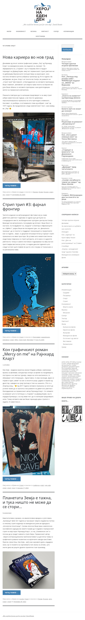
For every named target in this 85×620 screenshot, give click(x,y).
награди (65, 374)
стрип (8, 195)
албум (69, 363)
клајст (51, 192)
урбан (77, 381)
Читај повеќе (11, 186)
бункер (46, 192)
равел (78, 376)
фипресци (65, 385)
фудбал (72, 385)
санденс (78, 379)
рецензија (66, 379)
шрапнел (65, 387)
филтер (74, 384)
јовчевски (6, 340)
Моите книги (68, 307)
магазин (71, 373)
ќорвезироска (67, 388)
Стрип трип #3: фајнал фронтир (24, 207)
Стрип (21, 192)
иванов (74, 368)
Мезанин (66, 313)
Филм (9, 31)
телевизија (66, 381)
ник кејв (47, 485)
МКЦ (16, 340)
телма (73, 381)
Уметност (45, 31)
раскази (75, 377)
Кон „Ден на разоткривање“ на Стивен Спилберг (72, 243)
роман (72, 379)
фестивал (30, 340)
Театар (64, 318)
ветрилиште (66, 365)
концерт (65, 373)
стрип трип (22, 340)
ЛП (71, 362)
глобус (73, 365)
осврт (70, 374)
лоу (4, 195)
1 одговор (6, 365)
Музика (33, 31)
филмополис (66, 384)
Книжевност (21, 31)
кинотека (72, 371)
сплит (5, 488)
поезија (76, 374)
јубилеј (71, 387)
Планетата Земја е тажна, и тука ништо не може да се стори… (27, 502)
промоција (72, 376)
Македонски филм (70, 336)
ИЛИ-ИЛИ (65, 362)
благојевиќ (37, 337)
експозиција (66, 368)
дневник (65, 367)
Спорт (65, 298)
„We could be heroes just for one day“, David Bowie (18, 616)
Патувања (67, 295)
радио (64, 377)
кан (77, 370)
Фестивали (67, 341)
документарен (74, 367)
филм (71, 382)
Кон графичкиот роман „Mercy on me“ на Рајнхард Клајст (28, 354)
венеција (75, 363)
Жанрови (66, 333)
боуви (41, 192)
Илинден (65, 232)
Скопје (56, 31)
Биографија (40, 36)
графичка (36, 485)
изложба (65, 370)
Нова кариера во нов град (28, 57)
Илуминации (69, 31)
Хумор (64, 347)
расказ (69, 377)
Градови (66, 293)
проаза (64, 376)
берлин (35, 192)
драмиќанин (45, 337)
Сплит (64, 363)
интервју (72, 370)
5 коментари (7, 513)
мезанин (78, 373)
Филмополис (68, 344)
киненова (65, 371)
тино (13, 488)
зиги (50, 599)
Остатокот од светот (70, 338)
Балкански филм (69, 327)
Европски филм (69, 330)
